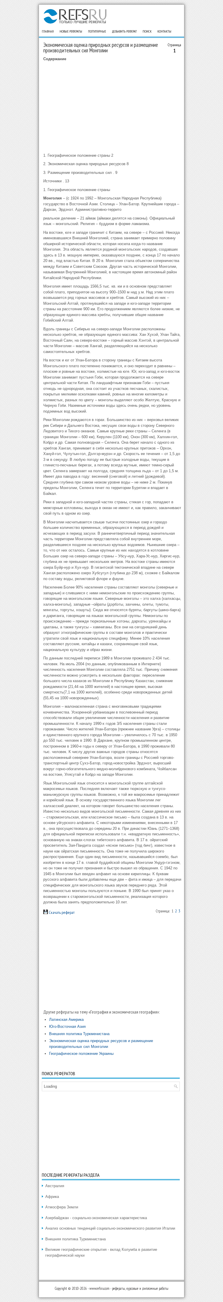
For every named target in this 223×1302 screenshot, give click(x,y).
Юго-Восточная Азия (67, 1026)
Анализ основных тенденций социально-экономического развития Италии (110, 1228)
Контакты (164, 31)
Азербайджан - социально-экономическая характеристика (96, 1218)
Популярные (97, 31)
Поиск (147, 31)
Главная (48, 31)
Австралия (54, 1186)
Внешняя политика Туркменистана (79, 1034)
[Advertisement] (112, 107)
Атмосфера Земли (61, 1207)
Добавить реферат (124, 31)
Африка (52, 1196)
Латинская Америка (66, 1019)
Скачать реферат (61, 912)
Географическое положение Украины (81, 1053)
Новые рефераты (71, 31)
